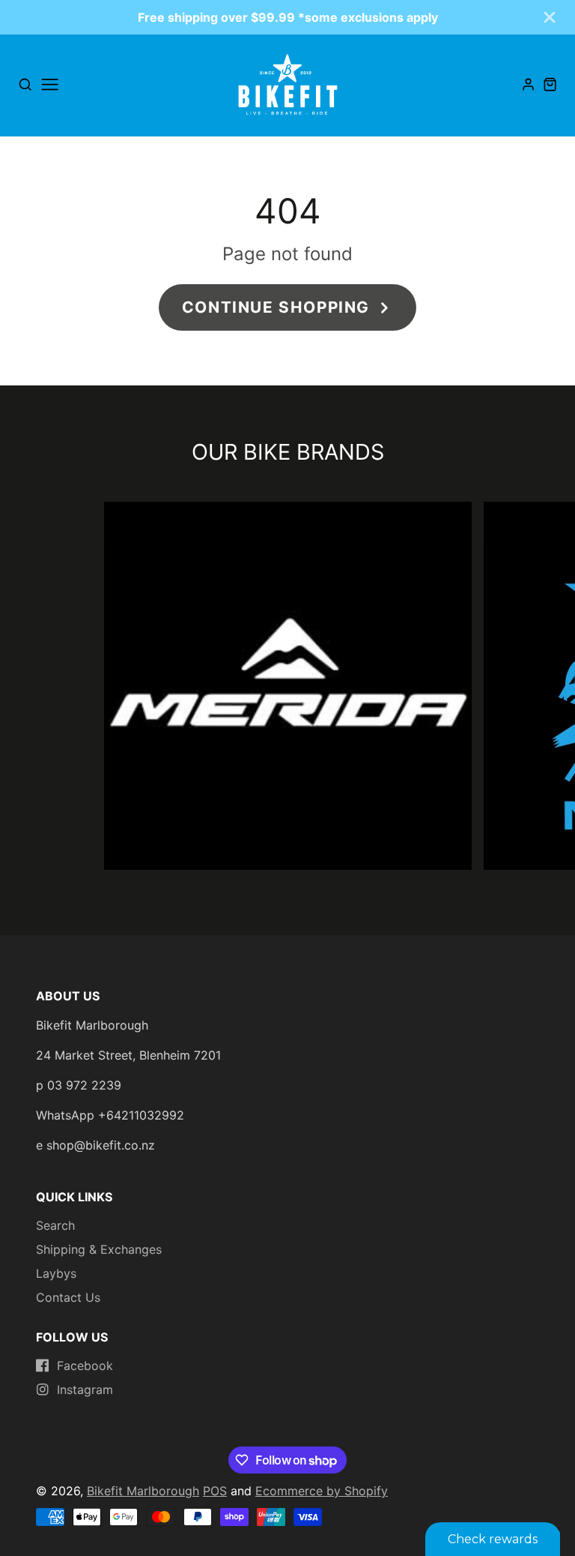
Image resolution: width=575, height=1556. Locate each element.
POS (215, 1490)
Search (55, 1225)
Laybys (56, 1273)
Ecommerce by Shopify (321, 1490)
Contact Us (68, 1297)
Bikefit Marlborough (143, 1490)
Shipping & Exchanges (99, 1249)
